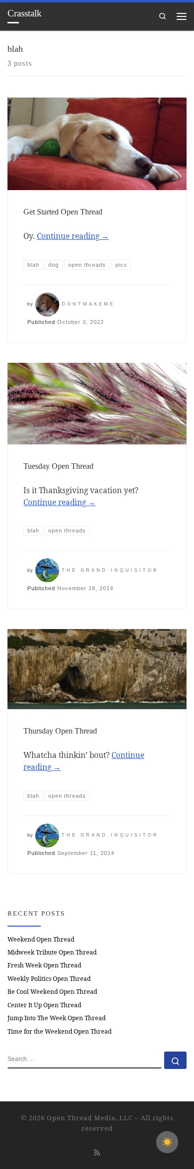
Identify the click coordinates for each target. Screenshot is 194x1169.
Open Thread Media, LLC (90, 1117)
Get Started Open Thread (62, 211)
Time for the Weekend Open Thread (59, 1031)
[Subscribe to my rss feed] (97, 1152)
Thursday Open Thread (60, 731)
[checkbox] (167, 1142)
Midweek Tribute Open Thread (52, 952)
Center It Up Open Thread (44, 1005)
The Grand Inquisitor (110, 570)
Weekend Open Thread (40, 939)
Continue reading (73, 236)
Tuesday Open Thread (58, 466)
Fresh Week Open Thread (44, 965)
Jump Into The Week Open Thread (56, 1018)
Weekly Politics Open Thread (49, 978)
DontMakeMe (88, 304)
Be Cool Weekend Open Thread (52, 991)
